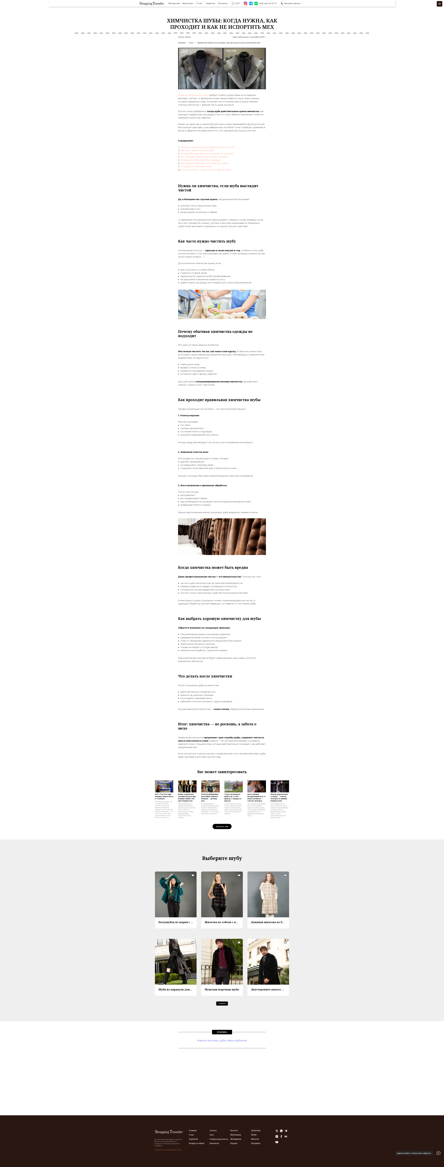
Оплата (213, 1130)
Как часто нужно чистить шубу (197, 150)
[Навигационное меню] (439, 4)
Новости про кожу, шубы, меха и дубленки (222, 1040)
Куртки (233, 1143)
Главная (181, 43)
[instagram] (276, 1137)
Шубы (254, 1134)
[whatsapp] (281, 1132)
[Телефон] (276, 1132)
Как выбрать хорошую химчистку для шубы (204, 163)
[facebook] (281, 1137)
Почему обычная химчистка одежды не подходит (207, 153)
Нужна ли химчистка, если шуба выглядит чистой (207, 147)
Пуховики (255, 1143)
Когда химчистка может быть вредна (200, 160)
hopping (146, 3)
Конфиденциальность (219, 1139)
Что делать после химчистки (196, 166)
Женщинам (174, 3)
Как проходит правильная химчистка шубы (204, 157)
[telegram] (285, 1132)
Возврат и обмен (196, 1143)
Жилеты (255, 1139)
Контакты (223, 3)
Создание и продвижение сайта (167, 1150)
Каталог (234, 1130)
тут (203, 257)
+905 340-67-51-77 (268, 3)
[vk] (285, 1137)
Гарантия (210, 3)
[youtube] (276, 1143)
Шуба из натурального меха (193, 95)
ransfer (159, 3)
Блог (191, 43)
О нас (199, 3)
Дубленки (256, 1130)
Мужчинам (187, 3)
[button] (282, 3)
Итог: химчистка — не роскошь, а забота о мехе (206, 169)
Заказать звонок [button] (292, 3)
